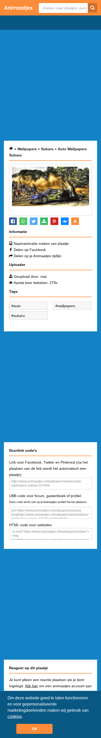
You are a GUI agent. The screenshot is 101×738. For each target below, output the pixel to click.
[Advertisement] (50, 85)
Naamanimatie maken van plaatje (41, 243)
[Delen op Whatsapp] (23, 221)
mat (43, 276)
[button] (24, 717)
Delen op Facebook (30, 250)
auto (17, 306)
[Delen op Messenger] (65, 221)
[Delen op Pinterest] (54, 221)
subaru (19, 316)
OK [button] (34, 729)
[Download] (44, 221)
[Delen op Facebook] (13, 221)
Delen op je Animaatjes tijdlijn (37, 256)
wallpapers (66, 306)
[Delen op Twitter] (34, 221)
